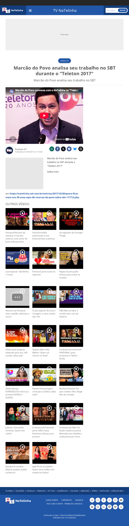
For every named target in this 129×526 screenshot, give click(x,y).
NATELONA (104, 491)
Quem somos (52, 500)
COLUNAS (74, 491)
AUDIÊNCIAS (62, 491)
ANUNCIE (79, 500)
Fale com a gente (55, 503)
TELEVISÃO (19, 491)
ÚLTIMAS (9, 491)
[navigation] (30, 10)
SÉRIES (94, 491)
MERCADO (85, 491)
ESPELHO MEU (117, 491)
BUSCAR (122, 10)
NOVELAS (31, 491)
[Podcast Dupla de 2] (109, 506)
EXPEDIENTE (67, 500)
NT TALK (51, 491)
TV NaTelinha (65, 10)
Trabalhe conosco (73, 503)
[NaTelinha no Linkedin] (103, 506)
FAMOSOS (41, 491)
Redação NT (21, 149)
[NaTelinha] (12, 10)
